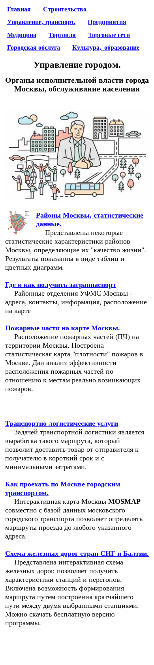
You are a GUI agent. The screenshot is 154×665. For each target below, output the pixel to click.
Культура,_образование (105, 47)
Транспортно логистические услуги (61, 423)
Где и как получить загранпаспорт (60, 285)
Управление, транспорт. (41, 22)
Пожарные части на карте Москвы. (62, 328)
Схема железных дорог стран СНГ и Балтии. (77, 553)
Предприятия (107, 22)
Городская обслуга (33, 47)
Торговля (62, 35)
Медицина (21, 35)
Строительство (64, 9)
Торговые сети (109, 35)
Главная (19, 9)
